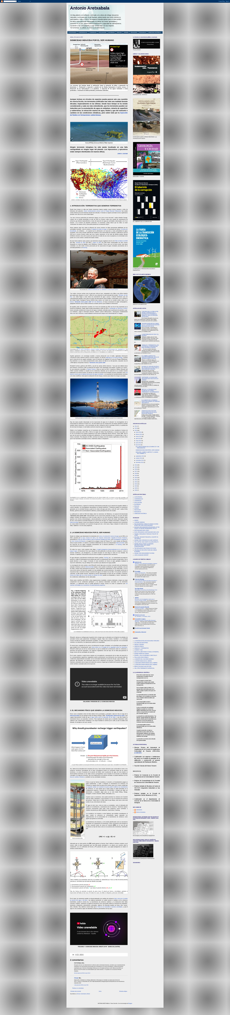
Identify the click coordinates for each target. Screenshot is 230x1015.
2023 (136, 484)
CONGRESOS (92, 32)
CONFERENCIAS (83, 32)
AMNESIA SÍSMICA (139, 646)
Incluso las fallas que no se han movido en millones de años (86, 575)
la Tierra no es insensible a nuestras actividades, (109, 906)
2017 (136, 471)
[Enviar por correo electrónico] (76, 955)
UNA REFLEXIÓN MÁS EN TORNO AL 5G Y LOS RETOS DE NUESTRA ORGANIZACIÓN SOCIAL (150, 325)
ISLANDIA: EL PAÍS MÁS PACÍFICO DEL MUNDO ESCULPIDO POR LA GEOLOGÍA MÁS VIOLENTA (150, 368)
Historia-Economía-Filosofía (142, 607)
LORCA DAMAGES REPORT (141, 555)
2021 (136, 479)
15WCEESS (139, 809)
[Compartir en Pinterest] (83, 955)
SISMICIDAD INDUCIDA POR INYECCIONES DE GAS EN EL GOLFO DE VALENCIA (149, 412)
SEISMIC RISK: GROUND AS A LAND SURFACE (146, 540)
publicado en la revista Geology (114, 357)
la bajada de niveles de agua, (99, 229)
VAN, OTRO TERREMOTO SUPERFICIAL (144, 668)
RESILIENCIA (142, 32)
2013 (136, 430)
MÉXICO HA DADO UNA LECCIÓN (142, 666)
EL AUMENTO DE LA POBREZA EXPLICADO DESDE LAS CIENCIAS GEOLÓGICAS (151, 401)
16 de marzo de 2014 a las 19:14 (82, 973)
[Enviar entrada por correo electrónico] (73, 954)
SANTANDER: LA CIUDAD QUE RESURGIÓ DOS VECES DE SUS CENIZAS (150, 379)
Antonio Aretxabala (89, 8)
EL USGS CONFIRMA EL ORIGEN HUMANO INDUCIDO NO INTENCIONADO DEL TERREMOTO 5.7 (102, 349)
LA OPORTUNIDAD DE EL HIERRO (143, 661)
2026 (136, 490)
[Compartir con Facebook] (81, 955)
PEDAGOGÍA (134, 32)
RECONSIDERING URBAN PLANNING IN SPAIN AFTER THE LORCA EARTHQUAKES (146, 524)
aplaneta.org (138, 562)
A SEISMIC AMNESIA (139, 522)
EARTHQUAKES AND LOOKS (141, 530)
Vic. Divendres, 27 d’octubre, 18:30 (142, 616)
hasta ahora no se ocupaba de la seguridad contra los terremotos (109, 647)
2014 (136, 465)
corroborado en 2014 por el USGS (118, 308)
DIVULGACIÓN (102, 32)
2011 (136, 426)
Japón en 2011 (97, 242)
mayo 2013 (139, 440)
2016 (136, 469)
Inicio (100, 991)
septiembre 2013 (140, 456)
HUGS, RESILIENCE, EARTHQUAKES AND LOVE (146, 532)
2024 (136, 486)
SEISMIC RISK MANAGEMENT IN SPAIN (144, 553)
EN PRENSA (111, 32)
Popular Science (91, 369)
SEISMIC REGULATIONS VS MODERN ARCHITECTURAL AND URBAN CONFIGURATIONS (143, 545)
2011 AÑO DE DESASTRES (141, 642)
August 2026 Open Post (140, 572)
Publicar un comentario (78, 988)
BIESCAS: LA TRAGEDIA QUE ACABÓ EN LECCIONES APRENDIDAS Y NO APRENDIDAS (150, 391)
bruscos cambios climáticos (77, 777)
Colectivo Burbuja (139, 579)
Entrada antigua (123, 991)
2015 (136, 467)
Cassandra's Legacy (140, 619)
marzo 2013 (139, 436)
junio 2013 (138, 442)
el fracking (119, 544)
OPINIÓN (126, 32)
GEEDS (137, 597)
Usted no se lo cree (140, 615)
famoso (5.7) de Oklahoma (86, 301)
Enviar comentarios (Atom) (83, 993)
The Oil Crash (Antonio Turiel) (142, 628)
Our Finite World (139, 588)
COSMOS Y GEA (138, 650)
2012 (136, 428)
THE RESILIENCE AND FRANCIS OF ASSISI (145, 548)
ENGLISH (119, 32)
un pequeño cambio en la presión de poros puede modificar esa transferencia (107, 787)
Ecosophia (137, 571)
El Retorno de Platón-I (140, 608)
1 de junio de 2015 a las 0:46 (81, 985)
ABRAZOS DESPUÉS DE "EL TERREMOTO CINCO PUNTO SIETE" (103, 289)
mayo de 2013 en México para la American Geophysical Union (94, 539)
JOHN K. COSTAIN (122, 153)
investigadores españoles (119, 539)
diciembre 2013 (140, 462)
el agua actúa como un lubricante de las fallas (103, 717)
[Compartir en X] (79, 955)
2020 (136, 477)
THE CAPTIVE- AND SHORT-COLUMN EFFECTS (146, 542)
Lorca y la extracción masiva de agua (109, 536)
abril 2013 (138, 438)
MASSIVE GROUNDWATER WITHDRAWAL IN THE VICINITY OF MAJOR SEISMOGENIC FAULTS (146, 528)
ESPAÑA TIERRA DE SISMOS (141, 653)
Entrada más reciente (76, 991)
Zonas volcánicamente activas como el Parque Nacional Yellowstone (102, 211)
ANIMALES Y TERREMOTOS (141, 648)
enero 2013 (139, 432)
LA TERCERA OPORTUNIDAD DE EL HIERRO (145, 664)
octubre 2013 (139, 458)
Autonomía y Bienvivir (140, 632)
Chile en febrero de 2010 (121, 241)
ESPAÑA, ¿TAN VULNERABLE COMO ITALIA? (145, 655)
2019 (136, 475)
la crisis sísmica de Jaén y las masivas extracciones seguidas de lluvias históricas (104, 538)
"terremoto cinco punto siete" (97, 362)
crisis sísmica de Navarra (78, 541)
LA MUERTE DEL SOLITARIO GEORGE (144, 659)
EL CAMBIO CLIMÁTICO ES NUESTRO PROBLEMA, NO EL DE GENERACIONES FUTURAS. (150, 357)
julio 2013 (138, 444)
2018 (136, 473)
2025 (136, 488)
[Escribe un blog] (78, 955)
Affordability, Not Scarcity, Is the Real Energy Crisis (146, 589)
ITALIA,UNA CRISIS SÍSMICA (141, 657)
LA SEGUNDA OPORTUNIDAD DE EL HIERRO (145, 662)
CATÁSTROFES (72, 32)
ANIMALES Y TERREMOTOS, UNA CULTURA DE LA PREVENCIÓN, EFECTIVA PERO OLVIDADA (150, 346)
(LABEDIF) (138, 753)
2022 (136, 482)
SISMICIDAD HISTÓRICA (154, 32)
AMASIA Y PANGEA (139, 644)
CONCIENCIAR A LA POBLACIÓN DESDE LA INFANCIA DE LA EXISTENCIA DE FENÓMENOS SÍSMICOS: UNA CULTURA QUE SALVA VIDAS (150, 314)
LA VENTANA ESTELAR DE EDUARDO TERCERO (146, 640)
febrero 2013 (139, 434)
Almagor (76, 978)
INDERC (136, 520)
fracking (85, 247)
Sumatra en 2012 (80, 242)
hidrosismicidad (74, 522)
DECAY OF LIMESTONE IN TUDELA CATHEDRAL (146, 651)
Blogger (130, 1003)
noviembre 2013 (140, 460)
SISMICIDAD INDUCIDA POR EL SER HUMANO (147, 450)
